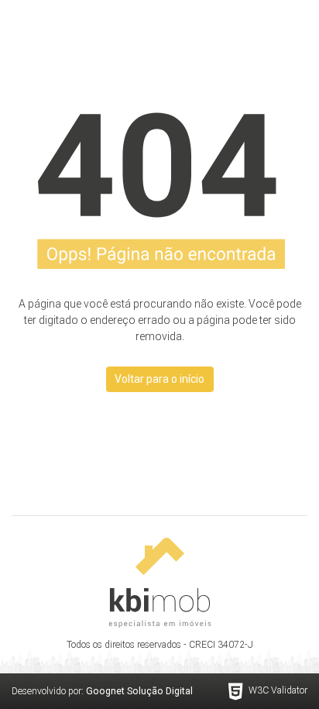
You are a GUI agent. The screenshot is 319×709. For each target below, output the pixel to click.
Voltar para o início (159, 379)
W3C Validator (278, 690)
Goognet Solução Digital (139, 691)
